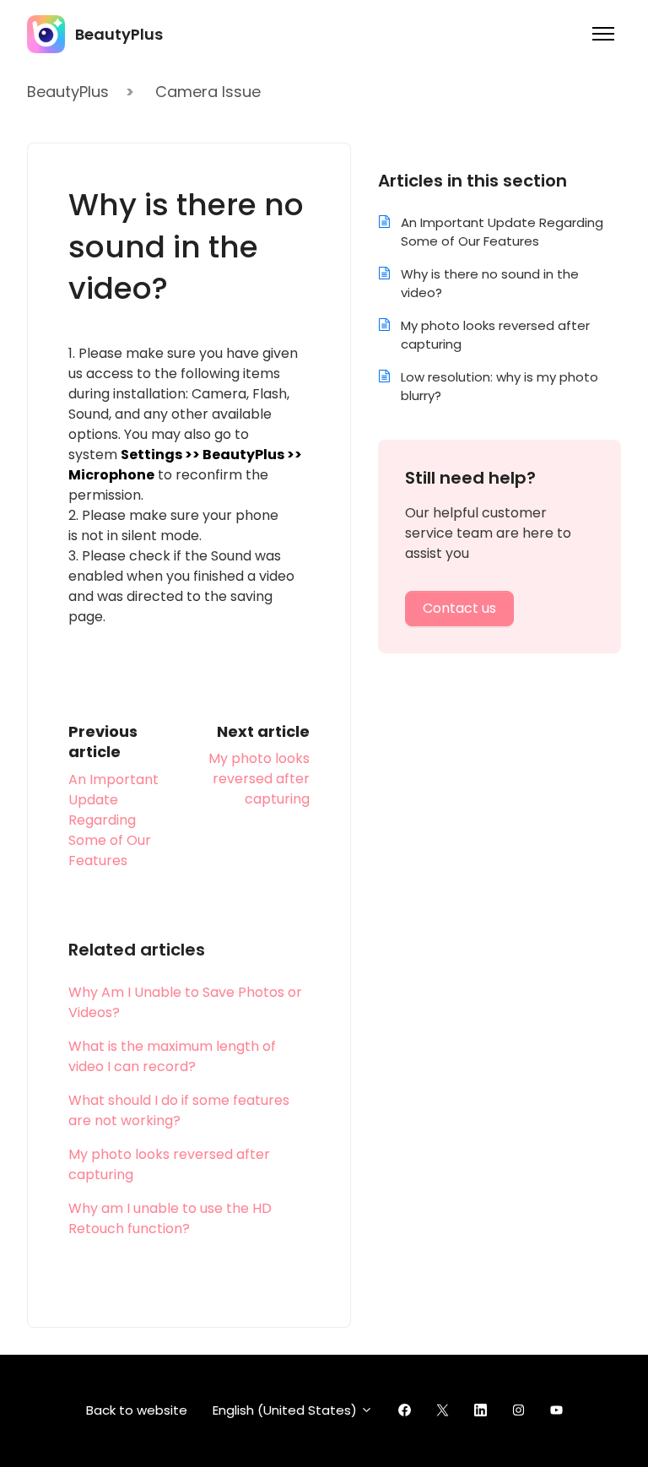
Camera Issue (208, 91)
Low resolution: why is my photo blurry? (499, 386)
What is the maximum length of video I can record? (172, 1056)
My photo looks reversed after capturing (259, 779)
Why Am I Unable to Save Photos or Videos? (185, 1002)
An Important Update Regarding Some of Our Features (113, 820)
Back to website (136, 1410)
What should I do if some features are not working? (178, 1110)
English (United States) (286, 1410)
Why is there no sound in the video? (490, 283)
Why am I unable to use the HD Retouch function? (170, 1218)
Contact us (459, 608)
